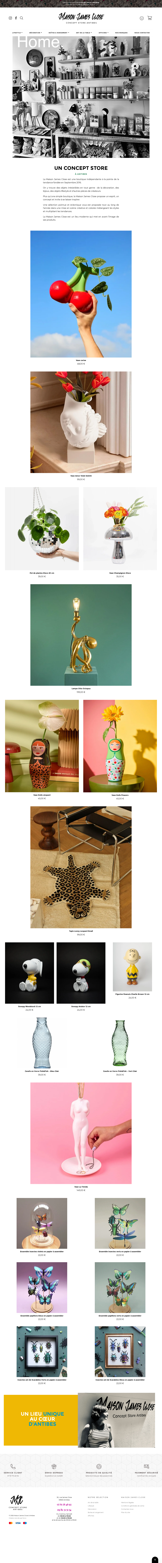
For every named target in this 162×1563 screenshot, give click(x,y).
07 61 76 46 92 (64, 1504)
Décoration (92, 1509)
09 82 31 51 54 (64, 1509)
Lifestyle (91, 1506)
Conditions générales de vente (132, 1506)
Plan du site (125, 1512)
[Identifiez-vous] (142, 18)
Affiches (91, 1516)
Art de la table (93, 1502)
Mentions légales (127, 1502)
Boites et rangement (96, 1512)
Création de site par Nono (17, 1518)
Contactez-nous (127, 1509)
